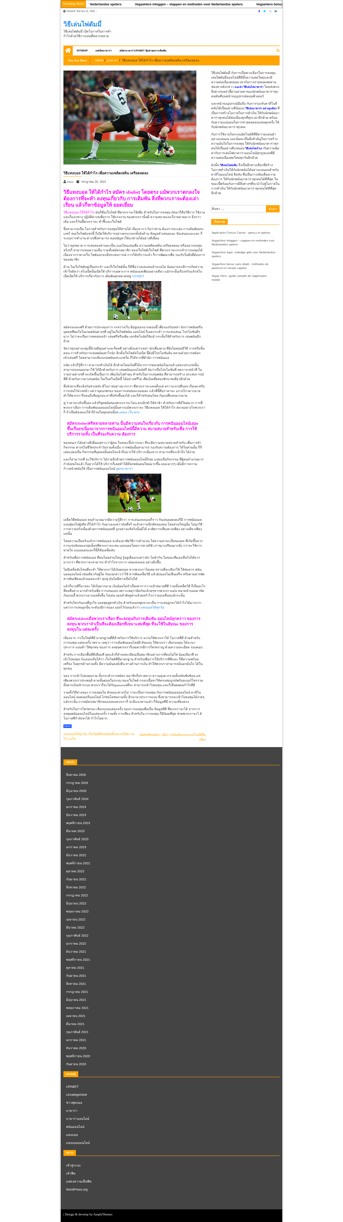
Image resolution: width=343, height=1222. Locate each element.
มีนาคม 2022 (75, 927)
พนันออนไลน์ (75, 1127)
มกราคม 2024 (76, 807)
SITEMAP (82, 50)
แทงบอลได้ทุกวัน (152, 607)
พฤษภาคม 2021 (77, 1008)
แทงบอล (72, 1135)
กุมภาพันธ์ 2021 (77, 1032)
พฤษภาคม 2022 (77, 911)
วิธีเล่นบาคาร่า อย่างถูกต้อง (261, 108)
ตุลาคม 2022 (75, 871)
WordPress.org (77, 1189)
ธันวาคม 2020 (76, 1048)
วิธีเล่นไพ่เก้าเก (253, 148)
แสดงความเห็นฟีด (79, 1181)
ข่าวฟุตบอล (74, 1102)
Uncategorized (76, 1094)
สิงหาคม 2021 (76, 984)
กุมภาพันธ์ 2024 (77, 799)
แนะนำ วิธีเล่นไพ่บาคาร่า (249, 87)
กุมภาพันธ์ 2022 (77, 935)
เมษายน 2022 (75, 919)
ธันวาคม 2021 (76, 951)
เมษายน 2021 (75, 1016)
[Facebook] (259, 11)
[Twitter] (265, 11)
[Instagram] (270, 11)
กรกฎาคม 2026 (77, 783)
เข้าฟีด (71, 1173)
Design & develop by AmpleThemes (88, 1214)
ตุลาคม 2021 (75, 967)
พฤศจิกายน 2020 (78, 1056)
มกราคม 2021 (76, 1040)
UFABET (138, 276)
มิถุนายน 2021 (76, 1000)
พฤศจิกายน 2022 (78, 863)
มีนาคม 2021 (75, 1024)
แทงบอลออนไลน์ (78, 1143)
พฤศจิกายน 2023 (78, 823)
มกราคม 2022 (76, 943)
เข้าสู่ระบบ (73, 1165)
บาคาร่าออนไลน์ (77, 1119)
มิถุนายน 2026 (76, 791)
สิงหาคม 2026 (76, 775)
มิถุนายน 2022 (76, 903)
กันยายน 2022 (76, 879)
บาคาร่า (67, 726)
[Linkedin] (276, 11)
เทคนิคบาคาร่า (103, 50)
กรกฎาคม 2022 (77, 895)
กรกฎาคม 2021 (77, 992)
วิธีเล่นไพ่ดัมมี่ (82, 24)
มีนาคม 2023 (75, 831)
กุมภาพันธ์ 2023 (77, 839)
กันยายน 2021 (76, 975)
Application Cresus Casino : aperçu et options (241, 232)
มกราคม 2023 (76, 847)
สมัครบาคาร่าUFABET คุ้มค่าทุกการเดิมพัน (143, 50)
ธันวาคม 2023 (76, 815)
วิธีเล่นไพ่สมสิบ (228, 165)
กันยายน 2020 (76, 1064)
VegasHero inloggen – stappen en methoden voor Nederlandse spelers (166, 4)
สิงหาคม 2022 (76, 887)
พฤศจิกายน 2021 (78, 959)
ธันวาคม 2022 (76, 855)
